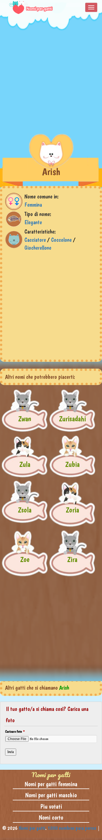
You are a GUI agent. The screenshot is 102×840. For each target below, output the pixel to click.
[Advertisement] (51, 81)
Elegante (33, 222)
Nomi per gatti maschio (51, 795)
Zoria (72, 509)
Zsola (24, 509)
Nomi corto (51, 817)
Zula (24, 464)
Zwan (24, 418)
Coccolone (61, 239)
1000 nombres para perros (72, 828)
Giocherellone (37, 247)
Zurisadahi (72, 418)
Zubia (72, 464)
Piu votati (51, 806)
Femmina (33, 204)
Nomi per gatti (32, 828)
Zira (72, 559)
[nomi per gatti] (27, 7)
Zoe (24, 559)
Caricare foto (15, 732)
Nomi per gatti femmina (51, 784)
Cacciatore (35, 239)
